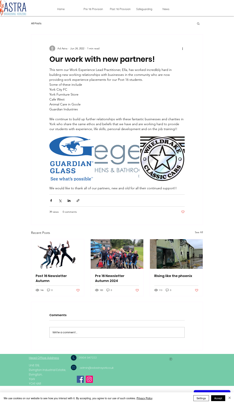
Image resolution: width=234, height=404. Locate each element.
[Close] (229, 398)
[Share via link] (78, 200)
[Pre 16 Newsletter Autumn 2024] (117, 254)
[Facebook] (80, 379)
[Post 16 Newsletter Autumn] (57, 254)
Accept (218, 398)
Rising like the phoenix (173, 276)
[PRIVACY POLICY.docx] (171, 359)
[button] (198, 23)
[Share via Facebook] (51, 200)
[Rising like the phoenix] (176, 254)
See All (199, 232)
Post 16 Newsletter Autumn (51, 278)
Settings (201, 398)
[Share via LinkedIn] (69, 200)
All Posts (36, 23)
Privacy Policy (144, 398)
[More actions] (182, 48)
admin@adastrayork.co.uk (97, 368)
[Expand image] (71, 158)
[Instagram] (89, 379)
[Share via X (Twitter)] (60, 200)
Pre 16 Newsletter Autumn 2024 (109, 278)
